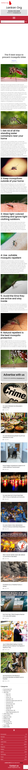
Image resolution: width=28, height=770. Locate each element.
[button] (14, 730)
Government (9, 704)
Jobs (4, 692)
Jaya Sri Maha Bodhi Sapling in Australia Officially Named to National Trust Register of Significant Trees (13, 646)
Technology (6, 721)
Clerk (7, 695)
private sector (9, 710)
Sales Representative (11, 712)
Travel (5, 725)
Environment (6, 689)
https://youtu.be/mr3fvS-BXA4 (8, 368)
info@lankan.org (17, 12)
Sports (5, 720)
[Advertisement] (14, 38)
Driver (7, 697)
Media (7, 708)
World (4, 726)
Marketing (8, 707)
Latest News (6, 713)
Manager (8, 705)
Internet (8, 723)
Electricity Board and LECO (13, 700)
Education (8, 699)
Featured (5, 690)
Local (4, 715)
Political (5, 718)
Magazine (5, 717)
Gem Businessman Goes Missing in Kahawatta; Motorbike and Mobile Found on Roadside (13, 677)
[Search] (25, 21)
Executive (8, 702)
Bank (7, 694)
